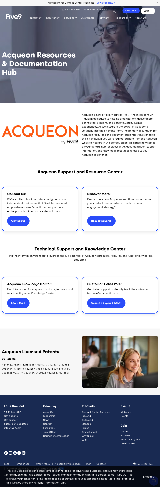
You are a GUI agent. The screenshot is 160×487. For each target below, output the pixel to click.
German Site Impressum (56, 436)
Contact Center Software (96, 412)
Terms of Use (22, 464)
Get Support (89, 9)
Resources (121, 17)
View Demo (131, 10)
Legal (7, 464)
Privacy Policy (42, 464)
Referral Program (130, 439)
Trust (88, 464)
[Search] (114, 11)
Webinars (126, 412)
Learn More (18, 303)
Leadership (49, 416)
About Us (140, 17)
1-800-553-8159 (72, 9)
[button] (157, 3)
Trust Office (49, 432)
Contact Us (103, 9)
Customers (87, 17)
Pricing (85, 428)
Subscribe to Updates (16, 424)
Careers (125, 431)
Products (34, 17)
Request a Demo (101, 220)
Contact (47, 424)
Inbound (86, 416)
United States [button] (145, 464)
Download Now (105, 3)
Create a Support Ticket (106, 303)
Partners (104, 17)
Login (147, 11)
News (46, 420)
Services (69, 17)
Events (124, 416)
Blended (86, 424)
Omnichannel (89, 432)
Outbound (87, 420)
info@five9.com (12, 428)
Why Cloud (88, 436)
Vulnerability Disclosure (68, 464)
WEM (84, 440)
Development (128, 443)
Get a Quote (11, 416)
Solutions (52, 17)
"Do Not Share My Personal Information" (35, 482)
